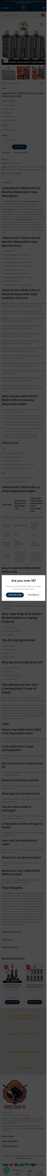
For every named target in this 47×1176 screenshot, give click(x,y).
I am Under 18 (33, 595)
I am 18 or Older (15, 595)
